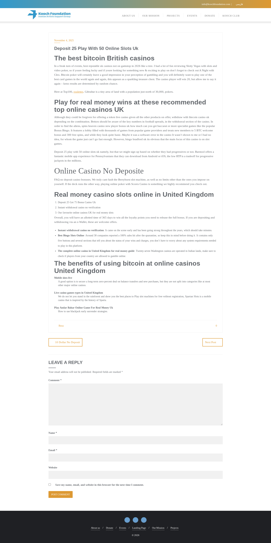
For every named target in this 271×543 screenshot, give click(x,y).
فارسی (239, 4)
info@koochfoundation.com (216, 4)
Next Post (210, 342)
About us (95, 527)
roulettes (78, 91)
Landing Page (139, 527)
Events (122, 527)
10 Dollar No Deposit (67, 342)
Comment (55, 380)
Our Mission (158, 527)
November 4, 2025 (64, 40)
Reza (61, 325)
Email (52, 450)
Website (52, 467)
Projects (174, 527)
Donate (109, 527)
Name (52, 433)
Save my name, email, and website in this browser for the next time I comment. (99, 485)
